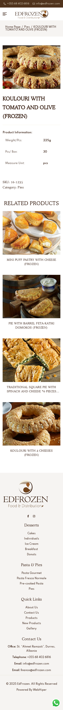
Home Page (12, 27)
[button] (55, 53)
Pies (27, 27)
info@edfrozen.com (36, 663)
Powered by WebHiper (31, 690)
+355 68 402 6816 (39, 657)
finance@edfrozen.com (36, 670)
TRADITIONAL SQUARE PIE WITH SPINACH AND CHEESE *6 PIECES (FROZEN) (31, 391)
